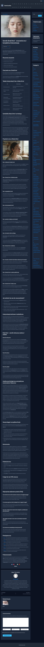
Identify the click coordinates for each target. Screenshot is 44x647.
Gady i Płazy (35, 110)
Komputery (35, 130)
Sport (34, 222)
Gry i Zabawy (35, 116)
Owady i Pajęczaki (36, 169)
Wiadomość (35, 25)
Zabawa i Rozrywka (36, 258)
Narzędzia (35, 162)
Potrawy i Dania (35, 193)
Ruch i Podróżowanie (36, 214)
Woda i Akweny (35, 247)
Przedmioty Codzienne (37, 198)
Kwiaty (34, 137)
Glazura (34, 28)
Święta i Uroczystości (36, 229)
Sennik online (7, 5)
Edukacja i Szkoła (36, 102)
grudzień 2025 (35, 54)
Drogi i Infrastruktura (36, 91)
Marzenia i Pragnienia (36, 148)
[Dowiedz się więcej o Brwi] (5, 602)
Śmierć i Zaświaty (36, 221)
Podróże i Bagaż (35, 176)
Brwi (4, 606)
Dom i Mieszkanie (36, 89)
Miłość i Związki (35, 154)
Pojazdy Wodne (35, 184)
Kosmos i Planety (36, 133)
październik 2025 (36, 57)
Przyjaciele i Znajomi (36, 201)
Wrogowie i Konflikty (36, 250)
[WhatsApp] (17, 564)
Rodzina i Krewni (36, 211)
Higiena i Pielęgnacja (36, 121)
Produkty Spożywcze (36, 196)
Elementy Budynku (36, 105)
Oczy (4, 537)
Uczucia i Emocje (35, 239)
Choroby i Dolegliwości (37, 82)
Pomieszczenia (35, 187)
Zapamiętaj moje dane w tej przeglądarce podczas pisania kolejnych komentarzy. (14, 632)
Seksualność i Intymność (37, 219)
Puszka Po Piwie (35, 27)
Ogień (34, 168)
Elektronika (35, 103)
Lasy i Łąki (34, 140)
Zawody (34, 260)
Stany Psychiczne (36, 224)
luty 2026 (34, 51)
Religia (34, 209)
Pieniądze (34, 174)
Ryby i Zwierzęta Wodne (37, 216)
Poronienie (35, 30)
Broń (34, 77)
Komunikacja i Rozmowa (37, 132)
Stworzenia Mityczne (36, 227)
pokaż (8, 46)
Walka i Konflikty (36, 244)
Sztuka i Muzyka (35, 232)
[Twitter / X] (15, 564)
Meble (34, 151)
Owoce (34, 171)
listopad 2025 (35, 56)
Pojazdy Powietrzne (36, 182)
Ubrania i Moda (35, 237)
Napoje (34, 157)
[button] (42, 1)
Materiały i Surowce (36, 149)
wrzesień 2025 (35, 59)
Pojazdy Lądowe (35, 180)
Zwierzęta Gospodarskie (37, 266)
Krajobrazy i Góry (36, 135)
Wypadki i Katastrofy (36, 252)
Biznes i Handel (35, 75)
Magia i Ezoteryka (36, 146)
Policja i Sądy (35, 185)
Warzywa (34, 245)
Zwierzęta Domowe (36, 265)
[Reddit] (19, 564)
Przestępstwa (35, 199)
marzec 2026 (35, 49)
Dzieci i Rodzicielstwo (36, 97)
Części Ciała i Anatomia (37, 86)
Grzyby (34, 118)
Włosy (5, 543)
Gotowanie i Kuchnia (36, 112)
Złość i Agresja (35, 263)
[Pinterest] (13, 564)
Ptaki (34, 203)
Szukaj (34, 14)
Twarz (5, 540)
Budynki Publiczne (36, 78)
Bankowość (35, 72)
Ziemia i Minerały (36, 262)
